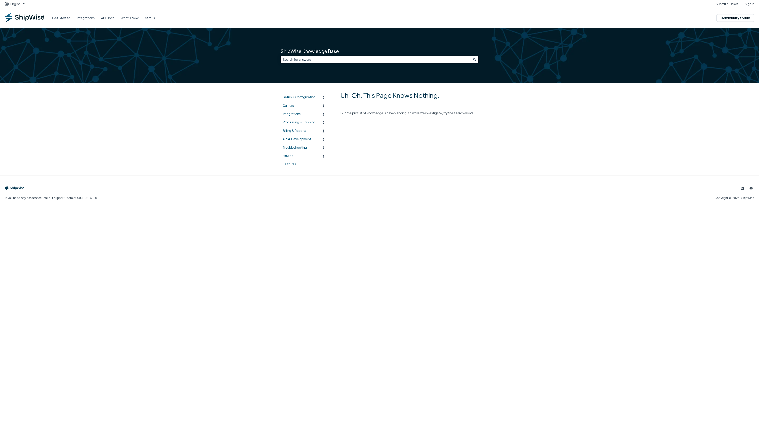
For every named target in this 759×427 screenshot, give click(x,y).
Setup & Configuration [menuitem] (299, 97)
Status (150, 18)
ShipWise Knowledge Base (310, 51)
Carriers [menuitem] (288, 105)
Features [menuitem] (289, 164)
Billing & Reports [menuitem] (295, 130)
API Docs (107, 18)
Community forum (735, 18)
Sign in (749, 4)
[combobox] (376, 59)
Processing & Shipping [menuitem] (299, 122)
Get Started (61, 18)
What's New (130, 18)
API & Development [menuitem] (297, 139)
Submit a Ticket (727, 4)
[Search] (474, 59)
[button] (323, 97)
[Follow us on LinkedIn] (742, 188)
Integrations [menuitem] (292, 114)
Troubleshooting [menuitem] (295, 147)
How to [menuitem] (288, 156)
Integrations (86, 18)
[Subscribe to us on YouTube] (751, 188)
